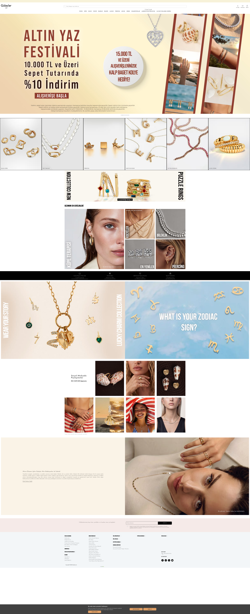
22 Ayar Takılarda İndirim (164, 11)
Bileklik (100, 11)
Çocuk (123, 11)
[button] (94, 612)
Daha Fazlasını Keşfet (27, 481)
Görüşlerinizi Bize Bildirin (94, 552)
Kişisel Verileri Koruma (93, 541)
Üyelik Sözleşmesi (92, 557)
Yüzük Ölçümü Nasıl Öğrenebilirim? (96, 560)
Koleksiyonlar (135, 11)
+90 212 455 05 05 (167, 553)
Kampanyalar (67, 548)
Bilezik (106, 11)
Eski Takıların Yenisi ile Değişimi (71, 544)
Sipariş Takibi (91, 543)
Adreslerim (67, 558)
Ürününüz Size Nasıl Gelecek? (95, 546)
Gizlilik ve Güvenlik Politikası (94, 556)
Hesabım (66, 554)
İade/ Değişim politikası (94, 549)
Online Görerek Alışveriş (94, 538)
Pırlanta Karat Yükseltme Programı (72, 543)
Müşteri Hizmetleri (92, 536)
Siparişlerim (67, 557)
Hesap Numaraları (93, 547)
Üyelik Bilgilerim (68, 560)
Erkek (128, 11)
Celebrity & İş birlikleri (69, 541)
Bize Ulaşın (91, 539)
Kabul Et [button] (150, 609)
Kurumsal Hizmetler (117, 547)
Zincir (95, 11)
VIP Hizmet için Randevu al (94, 554)
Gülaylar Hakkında (68, 536)
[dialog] (125, 609)
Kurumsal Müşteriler (117, 545)
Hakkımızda (67, 538)
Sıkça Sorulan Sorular (93, 551)
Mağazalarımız (68, 539)
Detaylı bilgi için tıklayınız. (108, 609)
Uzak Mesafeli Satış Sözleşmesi (95, 559)
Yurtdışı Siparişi (92, 544)
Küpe (85, 11)
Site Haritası (67, 546)
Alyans (112, 11)
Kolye (90, 11)
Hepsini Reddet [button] (136, 609)
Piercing (117, 11)
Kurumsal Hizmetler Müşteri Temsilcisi (121, 548)
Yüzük (81, 11)
